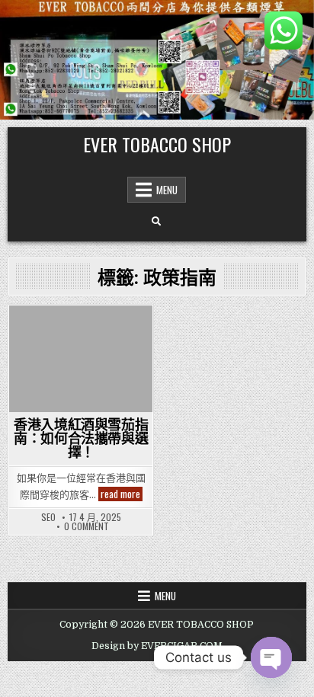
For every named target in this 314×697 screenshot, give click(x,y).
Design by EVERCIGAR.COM (157, 646)
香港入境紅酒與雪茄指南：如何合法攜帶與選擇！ (81, 438)
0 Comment (86, 526)
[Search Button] (156, 222)
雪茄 (81, 331)
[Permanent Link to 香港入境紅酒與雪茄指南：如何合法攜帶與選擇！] (80, 359)
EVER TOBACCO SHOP (157, 144)
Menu (167, 189)
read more (122, 494)
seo (48, 517)
